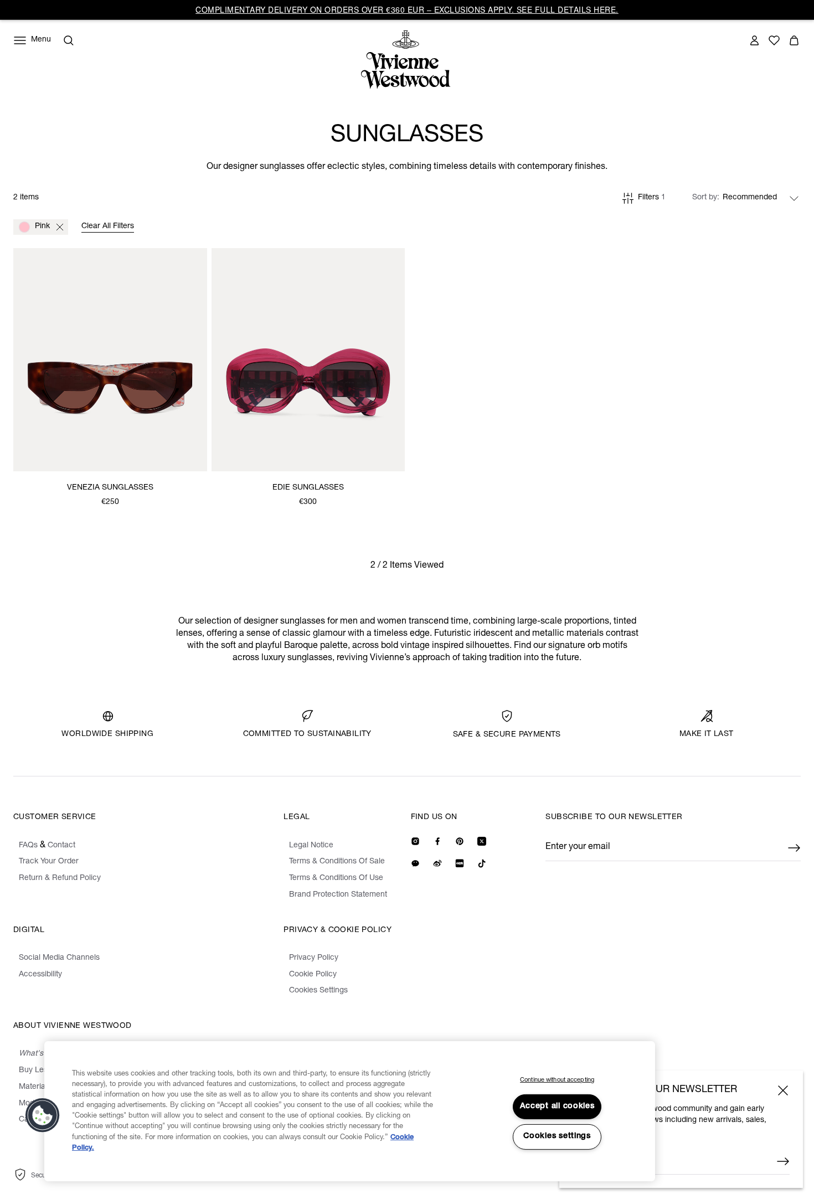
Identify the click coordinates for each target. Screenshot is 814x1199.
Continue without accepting (557, 1080)
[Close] (783, 1090)
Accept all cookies (557, 1106)
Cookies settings (557, 1136)
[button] (42, 1115)
